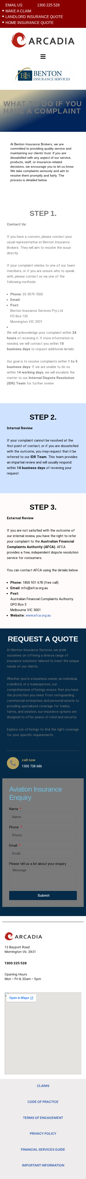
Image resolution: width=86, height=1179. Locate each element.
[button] (43, 56)
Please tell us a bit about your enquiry (37, 864)
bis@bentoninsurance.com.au (43, 300)
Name (14, 809)
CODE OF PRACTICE (43, 1102)
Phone (14, 827)
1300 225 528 (16, 963)
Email (13, 845)
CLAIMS (43, 1086)
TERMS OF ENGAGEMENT (43, 1118)
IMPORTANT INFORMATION (43, 1165)
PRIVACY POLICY (43, 1133)
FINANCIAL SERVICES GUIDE (43, 1149)
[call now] (13, 763)
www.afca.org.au (38, 615)
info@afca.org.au (34, 588)
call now (28, 760)
